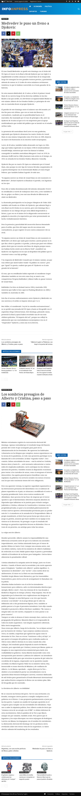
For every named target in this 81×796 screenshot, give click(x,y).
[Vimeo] (75, 1)
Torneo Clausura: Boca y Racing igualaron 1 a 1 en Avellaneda (9, 370)
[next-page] (6, 379)
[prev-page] (2, 379)
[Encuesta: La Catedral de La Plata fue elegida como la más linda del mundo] (59, 98)
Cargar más (66, 131)
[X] (72, 1)
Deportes (5, 18)
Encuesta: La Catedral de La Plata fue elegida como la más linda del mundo (71, 98)
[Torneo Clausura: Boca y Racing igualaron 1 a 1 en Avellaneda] (9, 361)
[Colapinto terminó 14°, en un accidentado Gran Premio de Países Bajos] (27, 361)
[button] (78, 8)
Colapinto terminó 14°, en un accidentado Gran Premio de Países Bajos (26, 370)
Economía (50, 794)
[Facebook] (66, 1)
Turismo (72, 794)
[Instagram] (69, 1)
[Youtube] (78, 1)
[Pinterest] (13, 33)
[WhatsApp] (18, 33)
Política (57, 794)
